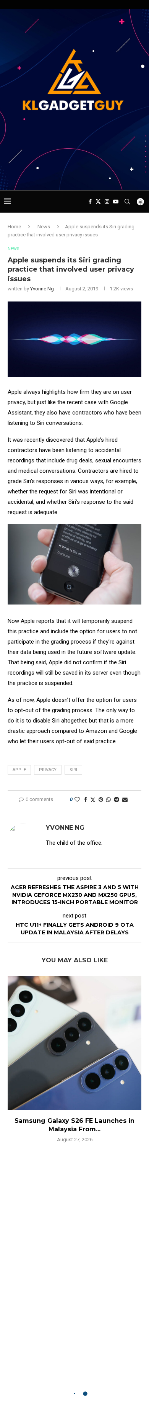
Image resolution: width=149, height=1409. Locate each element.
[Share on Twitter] (93, 799)
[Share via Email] (125, 799)
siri (73, 769)
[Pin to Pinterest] (101, 799)
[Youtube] (115, 201)
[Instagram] (107, 201)
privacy (48, 769)
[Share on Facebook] (85, 799)
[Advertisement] (76, 175)
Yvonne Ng (42, 289)
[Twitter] (98, 201)
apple (19, 769)
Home (14, 226)
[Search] (127, 201)
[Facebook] (90, 201)
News (43, 226)
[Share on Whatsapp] (108, 799)
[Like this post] (77, 799)
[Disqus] (74, 1259)
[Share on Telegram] (116, 799)
